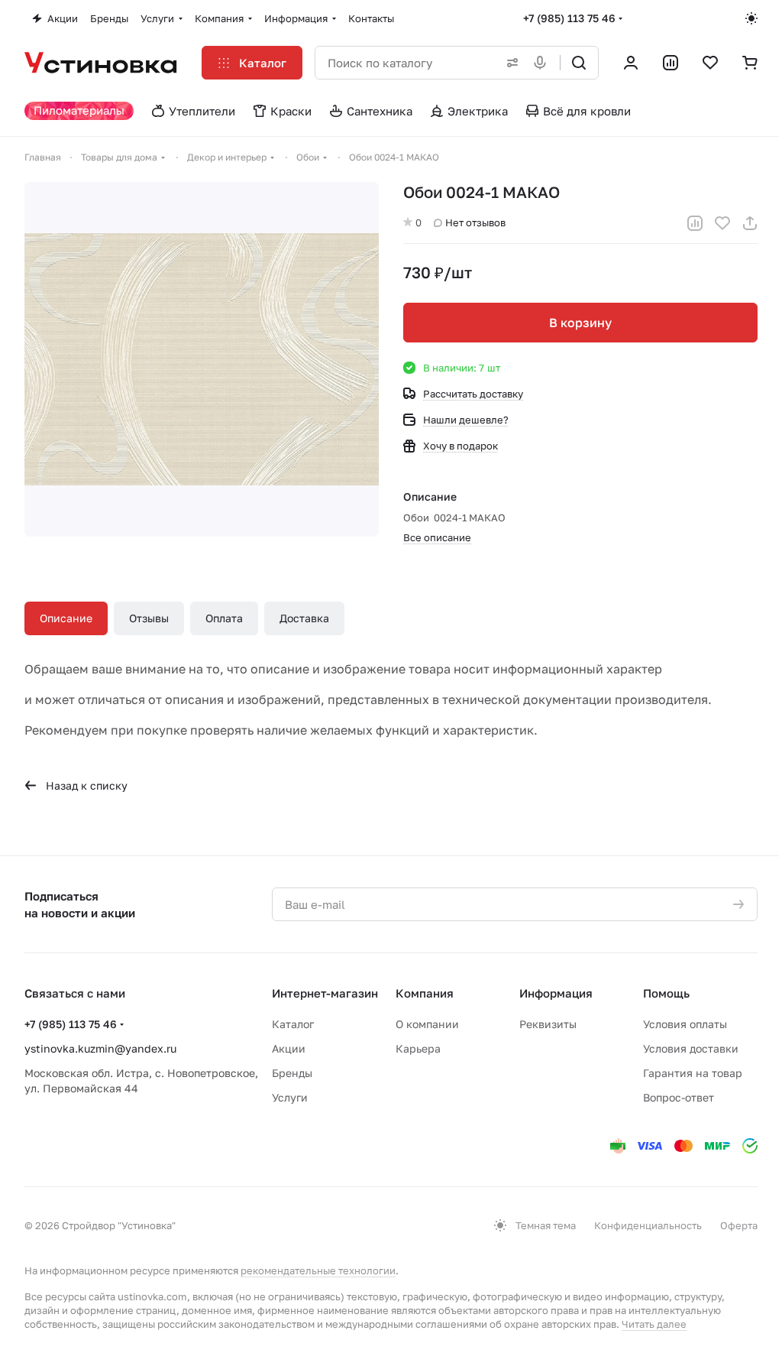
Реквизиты (548, 1023)
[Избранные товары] (710, 62)
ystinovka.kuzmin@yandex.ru (100, 1048)
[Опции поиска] (509, 63)
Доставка (304, 618)
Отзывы (149, 618)
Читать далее (654, 1324)
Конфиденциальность (648, 1225)
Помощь (666, 993)
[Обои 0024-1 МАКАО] (201, 359)
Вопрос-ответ (678, 1097)
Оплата (224, 618)
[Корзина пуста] (750, 62)
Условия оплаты (685, 1023)
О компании (427, 1023)
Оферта (739, 1225)
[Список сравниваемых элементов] (670, 62)
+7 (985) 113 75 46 (569, 17)
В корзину (580, 322)
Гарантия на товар (692, 1072)
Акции (288, 1048)
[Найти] (579, 63)
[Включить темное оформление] (751, 18)
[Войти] (630, 62)
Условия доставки (690, 1048)
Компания (425, 993)
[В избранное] (722, 223)
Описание (66, 618)
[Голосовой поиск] (543, 63)
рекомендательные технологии (318, 1270)
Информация (556, 993)
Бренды (292, 1072)
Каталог (293, 1023)
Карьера (418, 1048)
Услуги (290, 1097)
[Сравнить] (695, 223)
